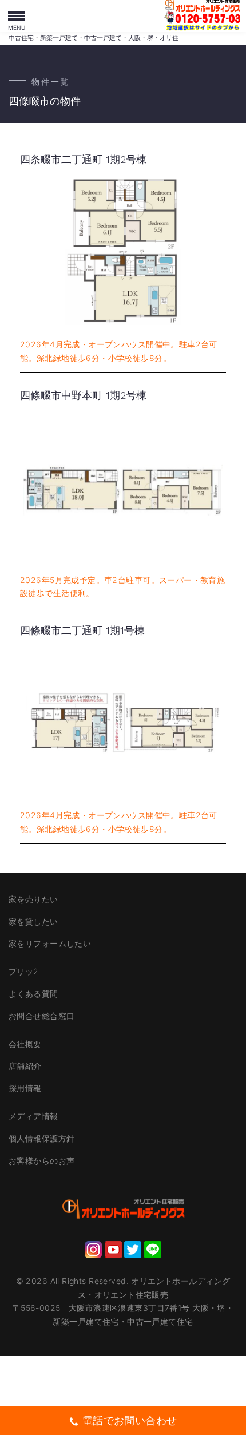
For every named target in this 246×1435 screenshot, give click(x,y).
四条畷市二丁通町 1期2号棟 (83, 159)
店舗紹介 (25, 1066)
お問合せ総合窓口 (41, 1016)
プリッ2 (24, 971)
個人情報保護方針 (41, 1138)
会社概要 (25, 1044)
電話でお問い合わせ (129, 1420)
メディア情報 (33, 1116)
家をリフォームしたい (50, 943)
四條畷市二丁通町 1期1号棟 (82, 630)
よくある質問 (33, 993)
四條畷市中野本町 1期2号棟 (83, 395)
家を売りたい (33, 899)
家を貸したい (33, 921)
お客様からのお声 (41, 1161)
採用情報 (25, 1088)
